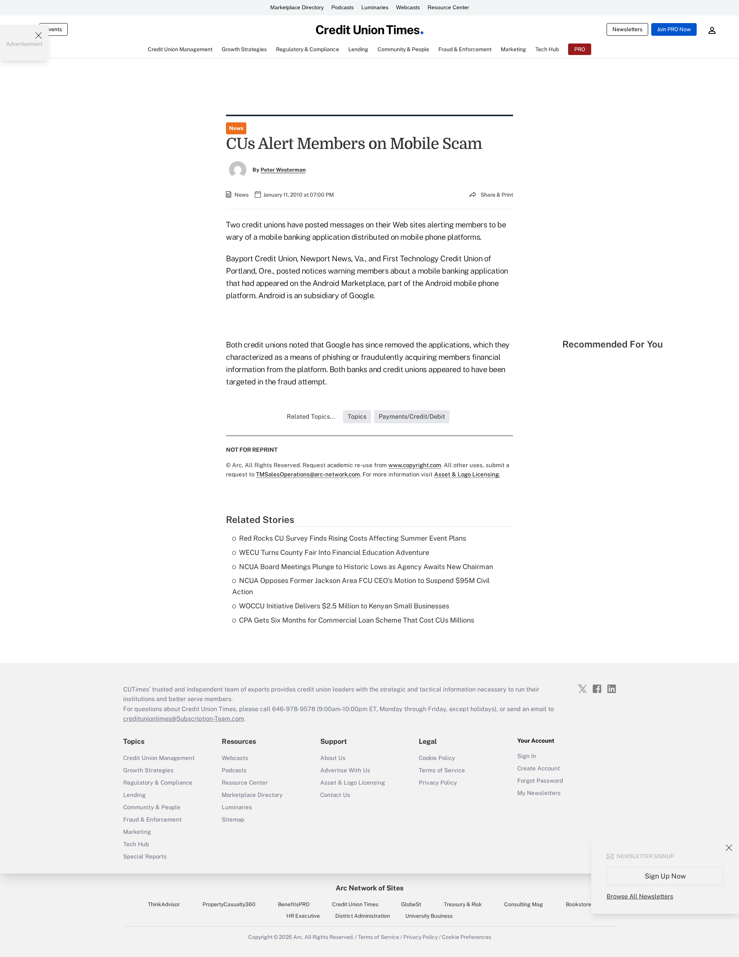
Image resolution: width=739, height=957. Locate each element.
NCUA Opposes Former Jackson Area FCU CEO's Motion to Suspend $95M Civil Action (361, 586)
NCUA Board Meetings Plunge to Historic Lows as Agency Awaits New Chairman (366, 567)
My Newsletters (539, 793)
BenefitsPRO (293, 904)
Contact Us (335, 795)
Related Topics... (311, 416)
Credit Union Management (159, 758)
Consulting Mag (523, 904)
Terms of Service (442, 770)
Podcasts (342, 7)
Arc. (298, 937)
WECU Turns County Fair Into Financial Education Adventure (334, 552)
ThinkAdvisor (164, 904)
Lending (134, 795)
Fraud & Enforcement (152, 819)
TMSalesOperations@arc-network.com (308, 474)
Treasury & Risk (463, 904)
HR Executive (303, 916)
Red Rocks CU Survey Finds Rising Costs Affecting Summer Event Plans (352, 538)
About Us (333, 758)
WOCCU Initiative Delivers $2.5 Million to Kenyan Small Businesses (344, 606)
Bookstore (578, 904)
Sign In (526, 756)
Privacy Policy (438, 782)
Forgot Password (540, 780)
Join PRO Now (674, 29)
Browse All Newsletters (640, 896)
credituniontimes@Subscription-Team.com (183, 718)
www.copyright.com (414, 465)
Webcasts (408, 7)
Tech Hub (136, 844)
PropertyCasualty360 (229, 904)
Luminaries (374, 7)
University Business (429, 916)
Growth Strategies (148, 770)
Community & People (152, 807)
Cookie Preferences (466, 937)
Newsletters (627, 29)
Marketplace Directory (297, 7)
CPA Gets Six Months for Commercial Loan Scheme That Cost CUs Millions (356, 620)
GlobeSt (411, 904)
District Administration (362, 916)
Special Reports (145, 856)
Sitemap (233, 819)
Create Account (538, 768)
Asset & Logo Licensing (352, 782)
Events (53, 29)
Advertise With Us (345, 770)
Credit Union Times (355, 904)
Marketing (137, 831)
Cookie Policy (437, 758)
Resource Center (448, 7)
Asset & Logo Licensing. (467, 474)
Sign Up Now (665, 876)
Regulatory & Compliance (157, 782)
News (236, 128)
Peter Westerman (283, 170)
